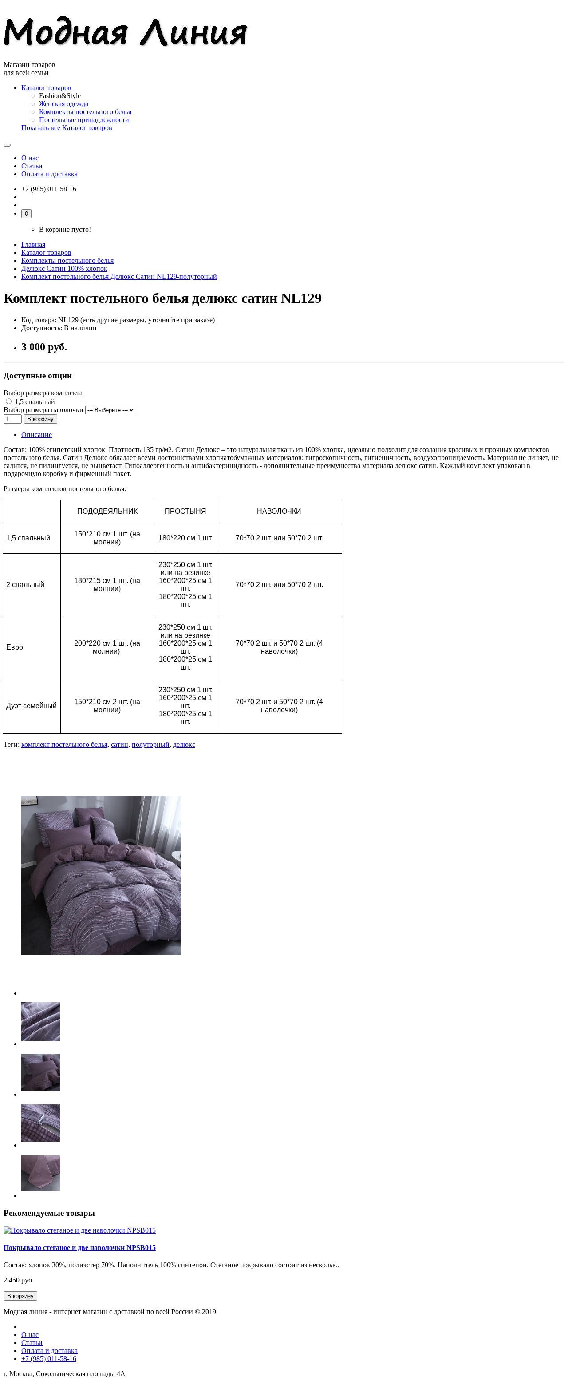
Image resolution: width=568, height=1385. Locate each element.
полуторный (151, 744)
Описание (36, 434)
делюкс (184, 744)
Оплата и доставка (49, 174)
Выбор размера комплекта (43, 393)
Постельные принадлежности (84, 119)
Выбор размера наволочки (43, 409)
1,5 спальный (34, 401)
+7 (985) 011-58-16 (48, 1358)
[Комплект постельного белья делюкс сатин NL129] (101, 993)
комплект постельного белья (64, 744)
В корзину (40, 419)
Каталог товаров (46, 87)
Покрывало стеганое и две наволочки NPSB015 (80, 1247)
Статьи (32, 166)
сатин (119, 744)
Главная (33, 244)
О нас (30, 158)
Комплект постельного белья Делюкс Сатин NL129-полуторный (119, 276)
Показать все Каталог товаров (66, 127)
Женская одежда (63, 103)
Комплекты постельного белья (85, 111)
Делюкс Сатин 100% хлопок (64, 268)
